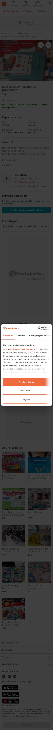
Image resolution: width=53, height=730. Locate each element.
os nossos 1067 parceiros (22, 349)
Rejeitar (26, 399)
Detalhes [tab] (21, 335)
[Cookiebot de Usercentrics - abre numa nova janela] (38, 328)
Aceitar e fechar (26, 382)
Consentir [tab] (8, 335)
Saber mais (25, 391)
